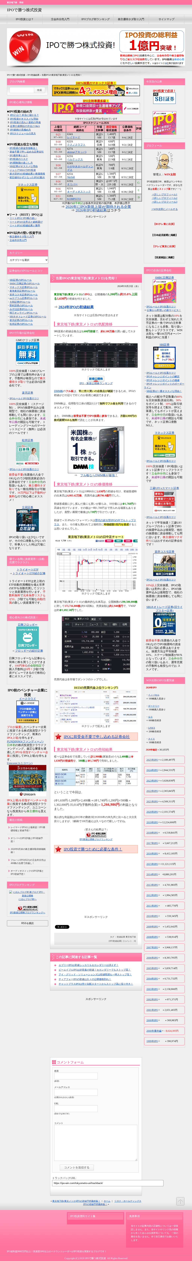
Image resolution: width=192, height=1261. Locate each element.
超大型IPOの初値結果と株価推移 (27, 173)
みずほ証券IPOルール (21, 309)
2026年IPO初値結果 (91, 210)
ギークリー (153, 706)
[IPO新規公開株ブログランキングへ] (96, 836)
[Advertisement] (96, 244)
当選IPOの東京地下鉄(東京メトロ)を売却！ (87, 278)
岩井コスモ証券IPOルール (24, 294)
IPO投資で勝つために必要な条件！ (93, 849)
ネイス (151, 739)
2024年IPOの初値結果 (76, 307)
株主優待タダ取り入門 (131, 19)
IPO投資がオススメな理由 (24, 118)
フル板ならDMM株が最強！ (99, 475)
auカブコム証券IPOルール (24, 298)
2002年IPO (152, 999)
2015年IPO (152, 864)
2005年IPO (152, 968)
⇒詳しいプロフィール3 (164, 201)
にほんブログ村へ (28, 899)
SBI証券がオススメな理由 (24, 166)
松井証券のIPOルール (21, 323)
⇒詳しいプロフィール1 (164, 194)
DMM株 (58, 391)
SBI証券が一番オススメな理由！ (164, 391)
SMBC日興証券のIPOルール (25, 283)
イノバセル (153, 695)
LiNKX (151, 728)
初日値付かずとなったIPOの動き (27, 177)
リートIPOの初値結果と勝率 (25, 225)
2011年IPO (152, 905)
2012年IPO (152, 895)
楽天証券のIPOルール (21, 320)
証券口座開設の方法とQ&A (25, 126)
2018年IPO (152, 832)
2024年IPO (152, 770)
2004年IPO (152, 978)
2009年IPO (152, 926)
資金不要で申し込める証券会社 (27, 151)
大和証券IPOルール (20, 302)
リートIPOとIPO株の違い (23, 218)
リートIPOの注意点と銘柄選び (26, 221)
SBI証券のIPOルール (21, 280)
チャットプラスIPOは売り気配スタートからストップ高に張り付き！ (96, 983)
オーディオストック (79, 191)
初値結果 (121, 937)
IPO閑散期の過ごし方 (21, 162)
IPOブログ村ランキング (95, 19)
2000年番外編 (153, 1030)
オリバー (72, 184)
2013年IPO (152, 884)
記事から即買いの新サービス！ (164, 310)
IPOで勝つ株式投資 (24, 10)
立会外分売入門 (60, 19)
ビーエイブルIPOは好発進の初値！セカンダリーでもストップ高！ (95, 969)
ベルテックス (75, 159)
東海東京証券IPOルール (22, 290)
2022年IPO (152, 791)
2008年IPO (152, 937)
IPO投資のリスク (19, 159)
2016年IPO (152, 853)
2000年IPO (152, 1020)
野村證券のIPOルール (21, 305)
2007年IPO (152, 947)
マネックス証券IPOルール (24, 287)
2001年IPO (152, 1010)
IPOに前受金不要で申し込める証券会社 (97, 737)
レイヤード (73, 137)
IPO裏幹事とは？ (19, 155)
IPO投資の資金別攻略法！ (24, 148)
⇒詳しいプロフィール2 (164, 198)
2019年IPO (152, 822)
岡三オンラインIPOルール (24, 312)
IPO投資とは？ (25, 19)
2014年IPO (152, 874)
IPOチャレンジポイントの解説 (162, 376)
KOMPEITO (74, 199)
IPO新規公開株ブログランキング (96, 839)
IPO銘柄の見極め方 (20, 129)
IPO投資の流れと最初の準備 (25, 122)
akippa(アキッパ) (76, 152)
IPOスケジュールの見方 (23, 133)
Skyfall (71, 177)
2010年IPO (152, 916)
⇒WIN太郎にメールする (164, 209)
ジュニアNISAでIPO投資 (23, 170)
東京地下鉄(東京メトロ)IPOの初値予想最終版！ (76, 1201)
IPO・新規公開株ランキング (96, 383)
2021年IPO (152, 801)
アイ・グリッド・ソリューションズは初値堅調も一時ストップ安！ (95, 974)
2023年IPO (152, 780)
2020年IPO (152, 811)
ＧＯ (150, 717)
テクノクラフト (76, 144)
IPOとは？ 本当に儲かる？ (24, 115)
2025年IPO (152, 759)
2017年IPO (152, 843)
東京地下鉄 (131, 937)
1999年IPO (152, 1041)
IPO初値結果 (33, 75)
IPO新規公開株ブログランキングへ (27, 912)
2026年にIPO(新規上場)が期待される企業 (98, 207)
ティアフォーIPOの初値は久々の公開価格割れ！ (85, 979)
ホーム (107, 1201)
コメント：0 (129, 941)
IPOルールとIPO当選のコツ (24, 398)
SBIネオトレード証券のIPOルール (28, 316)
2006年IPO (152, 957)
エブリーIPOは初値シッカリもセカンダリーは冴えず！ (88, 965)
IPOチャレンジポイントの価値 (162, 380)
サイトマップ (166, 19)
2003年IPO (152, 989)
